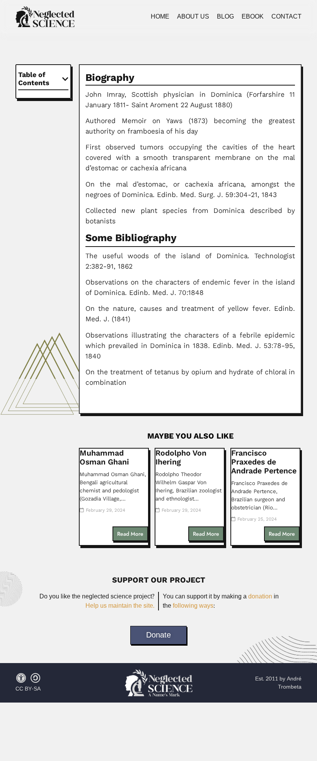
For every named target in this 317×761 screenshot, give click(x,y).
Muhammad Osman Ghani (104, 457)
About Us (193, 17)
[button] (65, 78)
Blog (225, 17)
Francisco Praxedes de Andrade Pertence (264, 462)
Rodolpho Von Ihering (180, 457)
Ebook (253, 17)
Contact (286, 17)
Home (160, 17)
